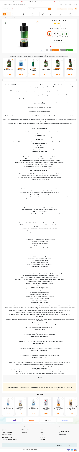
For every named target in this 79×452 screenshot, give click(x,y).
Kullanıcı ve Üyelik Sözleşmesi (7, 437)
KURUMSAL (4, 426)
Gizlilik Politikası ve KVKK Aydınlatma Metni (9, 439)
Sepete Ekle (56, 50)
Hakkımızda (4, 429)
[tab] (8, 80)
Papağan (41, 434)
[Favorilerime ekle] (37, 22)
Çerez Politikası (5, 440)
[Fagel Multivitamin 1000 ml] (58, 63)
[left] (2, 406)
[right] (77, 406)
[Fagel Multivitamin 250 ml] (9, 63)
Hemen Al (63, 50)
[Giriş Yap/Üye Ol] (64, 9)
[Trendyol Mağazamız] (48, 420)
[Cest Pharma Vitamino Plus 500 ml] (20, 402)
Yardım (66, 4)
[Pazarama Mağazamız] (65, 420)
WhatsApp (70, 50)
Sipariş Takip (62, 4)
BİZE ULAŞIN (61, 426)
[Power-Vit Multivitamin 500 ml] (58, 402)
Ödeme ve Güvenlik (5, 435)
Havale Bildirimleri (24, 432)
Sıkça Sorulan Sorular (25, 429)
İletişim (70, 4)
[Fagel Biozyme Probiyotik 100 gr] (21, 63)
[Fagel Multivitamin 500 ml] (45, 63)
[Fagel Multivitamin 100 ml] (70, 63)
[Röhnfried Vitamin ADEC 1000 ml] (71, 402)
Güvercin (41, 429)
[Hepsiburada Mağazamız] (31, 420)
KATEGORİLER (42, 426)
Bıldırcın (41, 440)
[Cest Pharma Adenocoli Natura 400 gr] (33, 402)
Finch (41, 435)
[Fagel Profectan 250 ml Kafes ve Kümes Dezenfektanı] (33, 63)
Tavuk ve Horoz (42, 437)
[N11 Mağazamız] (14, 420)
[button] (76, 9)
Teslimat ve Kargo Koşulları (7, 432)
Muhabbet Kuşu (42, 430)
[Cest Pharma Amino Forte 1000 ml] (45, 402)
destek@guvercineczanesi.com (66, 432)
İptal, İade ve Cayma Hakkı (7, 434)
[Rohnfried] (57, 25)
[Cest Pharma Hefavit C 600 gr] (8, 402)
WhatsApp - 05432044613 (64, 431)
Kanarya (41, 432)
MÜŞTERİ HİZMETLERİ (25, 426)
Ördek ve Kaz (42, 439)
